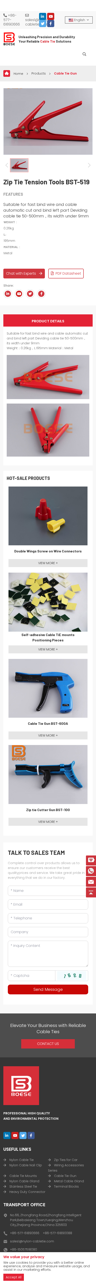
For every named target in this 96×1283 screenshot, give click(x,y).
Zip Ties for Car (65, 1160)
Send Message (48, 989)
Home (18, 73)
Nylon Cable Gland (24, 1181)
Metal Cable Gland (69, 1181)
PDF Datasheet (68, 273)
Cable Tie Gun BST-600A (48, 723)
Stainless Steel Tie (23, 1186)
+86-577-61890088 (57, 1233)
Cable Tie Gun (65, 73)
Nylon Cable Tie (21, 1160)
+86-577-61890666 (11, 20)
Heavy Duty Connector (27, 1192)
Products (38, 73)
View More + (48, 563)
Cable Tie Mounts (23, 1176)
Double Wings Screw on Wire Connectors (48, 551)
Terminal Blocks (66, 1186)
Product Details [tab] (48, 321)
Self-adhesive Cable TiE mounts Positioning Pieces (48, 637)
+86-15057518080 (23, 1249)
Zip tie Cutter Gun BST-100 (48, 810)
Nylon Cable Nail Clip (25, 1165)
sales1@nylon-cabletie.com (37, 22)
